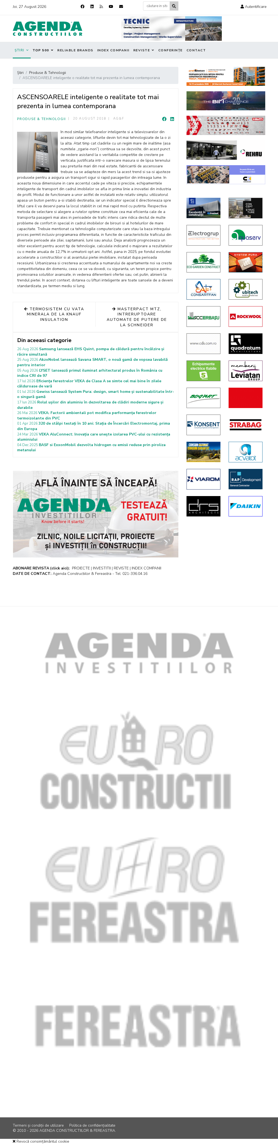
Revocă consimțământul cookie (42, 1141)
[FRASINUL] (203, 208)
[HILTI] (226, 125)
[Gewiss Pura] (246, 262)
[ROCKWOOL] (246, 316)
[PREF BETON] (226, 76)
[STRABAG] (246, 425)
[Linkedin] (92, 6)
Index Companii (113, 50)
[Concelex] (226, 174)
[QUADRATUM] (246, 343)
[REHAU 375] (226, 150)
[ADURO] (246, 398)
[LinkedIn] (172, 119)
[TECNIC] (171, 28)
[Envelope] (121, 6)
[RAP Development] (246, 479)
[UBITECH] (246, 289)
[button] (254, 6)
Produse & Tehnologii (41, 119)
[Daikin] (246, 506)
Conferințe (170, 50)
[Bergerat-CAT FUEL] (203, 452)
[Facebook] (82, 6)
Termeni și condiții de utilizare (38, 1125)
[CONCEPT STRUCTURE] (246, 208)
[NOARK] (203, 371)
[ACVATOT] (246, 452)
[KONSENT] (203, 425)
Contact (196, 50)
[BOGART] (203, 398)
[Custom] (101, 6)
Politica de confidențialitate (92, 1125)
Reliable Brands (75, 50)
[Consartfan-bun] (203, 289)
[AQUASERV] (246, 235)
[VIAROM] (203, 479)
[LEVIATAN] (246, 371)
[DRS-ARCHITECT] (203, 506)
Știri (19, 50)
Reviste (141, 50)
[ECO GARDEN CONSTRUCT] (203, 262)
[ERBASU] (203, 316)
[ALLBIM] (226, 100)
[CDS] (203, 343)
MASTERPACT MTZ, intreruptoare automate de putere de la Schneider (137, 317)
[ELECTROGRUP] (203, 235)
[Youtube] (111, 6)
